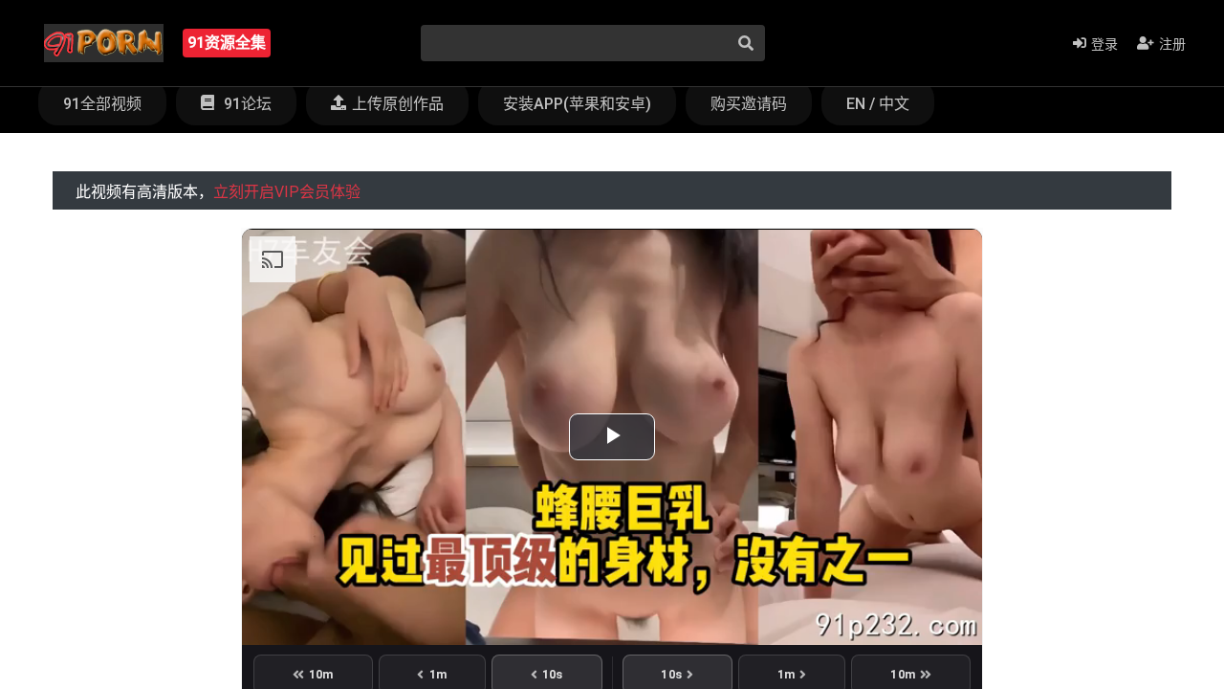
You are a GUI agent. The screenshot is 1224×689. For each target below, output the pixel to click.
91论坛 (246, 104)
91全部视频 (102, 104)
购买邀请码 (748, 104)
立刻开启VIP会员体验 (287, 192)
